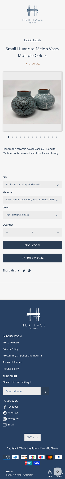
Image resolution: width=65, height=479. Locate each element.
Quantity (8, 224)
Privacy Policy (10, 349)
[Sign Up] (45, 391)
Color (6, 207)
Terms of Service (12, 362)
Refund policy (11, 368)
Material (7, 192)
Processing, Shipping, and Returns (22, 355)
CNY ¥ (30, 437)
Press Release (11, 342)
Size (5, 177)
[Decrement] (7, 232)
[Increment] (58, 232)
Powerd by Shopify (49, 448)
